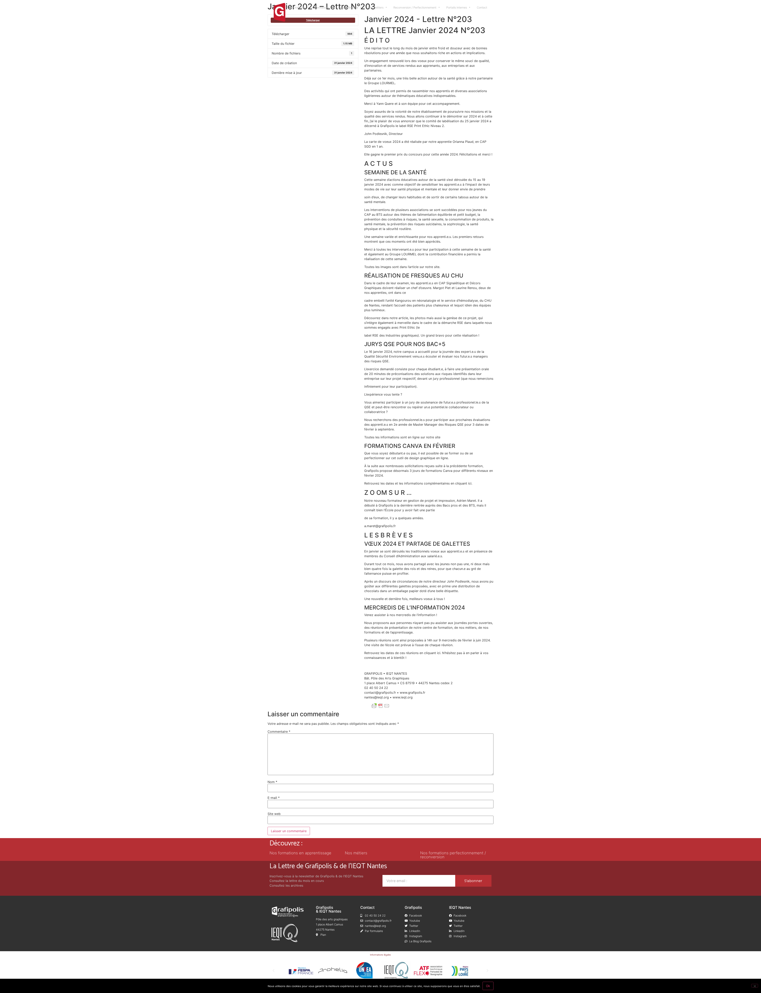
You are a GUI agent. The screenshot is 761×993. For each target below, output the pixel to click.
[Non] (754, 985)
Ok (488, 986)
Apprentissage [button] (348, 7)
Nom (272, 781)
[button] (273, 971)
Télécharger (313, 20)
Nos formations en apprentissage (300, 853)
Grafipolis (299, 7)
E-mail (274, 797)
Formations (322, 7)
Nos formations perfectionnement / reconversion (453, 855)
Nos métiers (375, 7)
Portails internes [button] (456, 7)
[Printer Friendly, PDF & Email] (380, 706)
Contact (482, 7)
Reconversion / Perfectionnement (414, 7)
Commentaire (279, 731)
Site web (274, 813)
